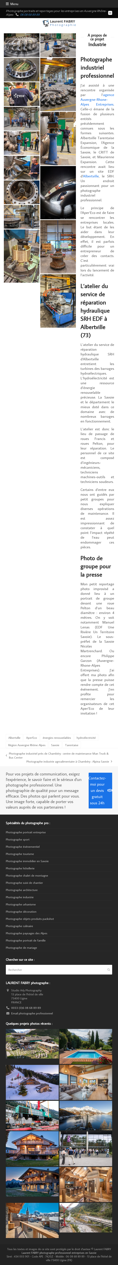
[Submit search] (108, 969)
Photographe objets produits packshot (30, 919)
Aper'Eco (31, 738)
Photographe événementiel (23, 846)
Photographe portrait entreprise (26, 832)
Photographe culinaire (19, 926)
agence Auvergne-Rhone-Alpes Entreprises (97, 99)
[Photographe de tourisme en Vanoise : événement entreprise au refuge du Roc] (32, 1043)
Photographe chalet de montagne (27, 875)
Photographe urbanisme (21, 904)
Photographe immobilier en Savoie (27, 861)
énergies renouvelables (57, 738)
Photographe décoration (21, 911)
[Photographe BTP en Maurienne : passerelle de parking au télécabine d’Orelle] (85, 1217)
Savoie (55, 745)
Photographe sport (18, 839)
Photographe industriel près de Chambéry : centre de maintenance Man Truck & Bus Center (57, 755)
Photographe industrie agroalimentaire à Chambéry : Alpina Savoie (67, 761)
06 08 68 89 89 (29, 14)
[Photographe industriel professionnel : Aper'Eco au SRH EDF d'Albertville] (21, 94)
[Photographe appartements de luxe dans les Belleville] (32, 1220)
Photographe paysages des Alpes (26, 933)
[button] (12, 4)
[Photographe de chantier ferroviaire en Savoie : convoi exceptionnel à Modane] (32, 1115)
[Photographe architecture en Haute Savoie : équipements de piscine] (85, 1046)
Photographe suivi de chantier (24, 883)
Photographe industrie (20, 897)
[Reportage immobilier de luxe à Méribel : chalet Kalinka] (85, 1184)
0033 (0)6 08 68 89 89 (26, 1008)
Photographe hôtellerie (20, 868)
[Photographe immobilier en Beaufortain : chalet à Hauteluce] (85, 1082)
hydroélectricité (86, 738)
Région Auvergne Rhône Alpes (26, 745)
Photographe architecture (22, 890)
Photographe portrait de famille (26, 940)
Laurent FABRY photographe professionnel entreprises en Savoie (59, 1253)
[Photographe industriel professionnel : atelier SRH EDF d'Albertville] (21, 216)
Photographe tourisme (20, 854)
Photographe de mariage (21, 947)
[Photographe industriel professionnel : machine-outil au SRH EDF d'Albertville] (58, 300)
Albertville (91, 176)
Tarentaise (71, 745)
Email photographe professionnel (32, 1013)
